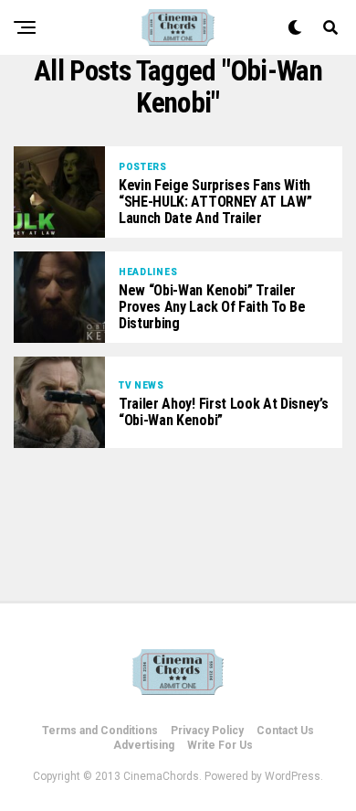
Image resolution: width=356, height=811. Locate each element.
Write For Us (220, 745)
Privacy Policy (207, 730)
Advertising (143, 745)
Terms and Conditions (100, 730)
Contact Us (285, 730)
